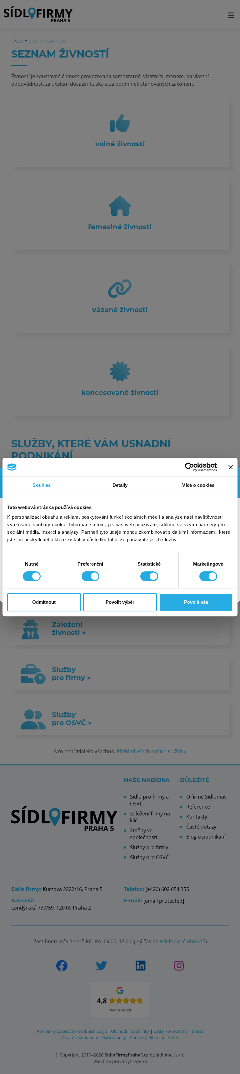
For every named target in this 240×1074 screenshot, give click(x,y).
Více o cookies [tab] (198, 485)
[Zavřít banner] (230, 467)
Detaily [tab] (120, 485)
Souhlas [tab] (41, 485)
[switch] (90, 576)
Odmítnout (44, 602)
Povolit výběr (120, 602)
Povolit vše (196, 602)
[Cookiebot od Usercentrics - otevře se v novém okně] (189, 467)
